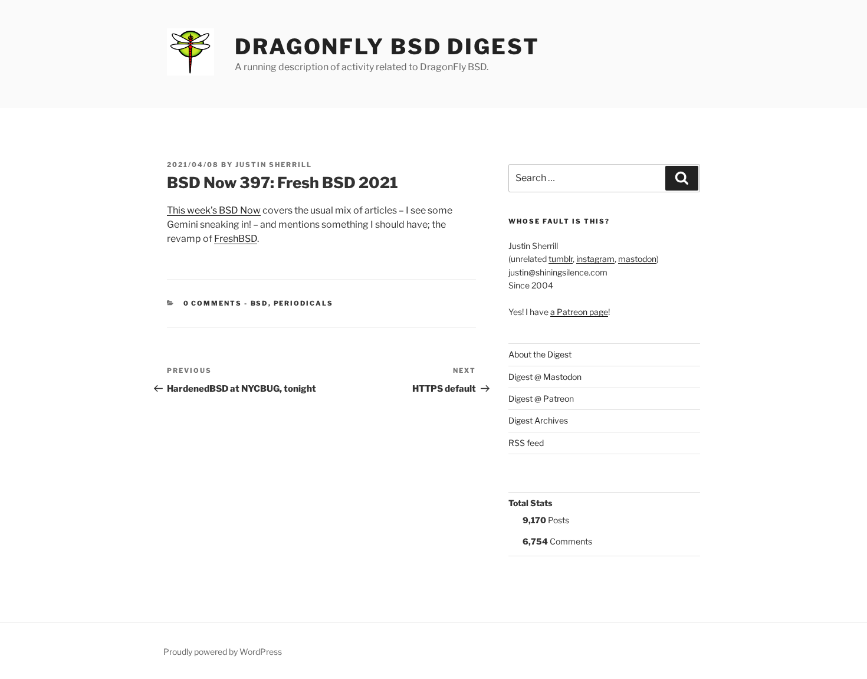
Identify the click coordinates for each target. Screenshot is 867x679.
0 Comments (212, 303)
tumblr (561, 259)
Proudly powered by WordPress (222, 652)
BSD (259, 303)
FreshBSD (235, 238)
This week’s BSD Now (214, 210)
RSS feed (526, 443)
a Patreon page (579, 312)
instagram (595, 259)
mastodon (637, 259)
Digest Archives (538, 420)
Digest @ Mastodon (545, 377)
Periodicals (304, 303)
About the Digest (540, 354)
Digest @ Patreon (541, 398)
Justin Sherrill (273, 164)
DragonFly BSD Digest (387, 47)
